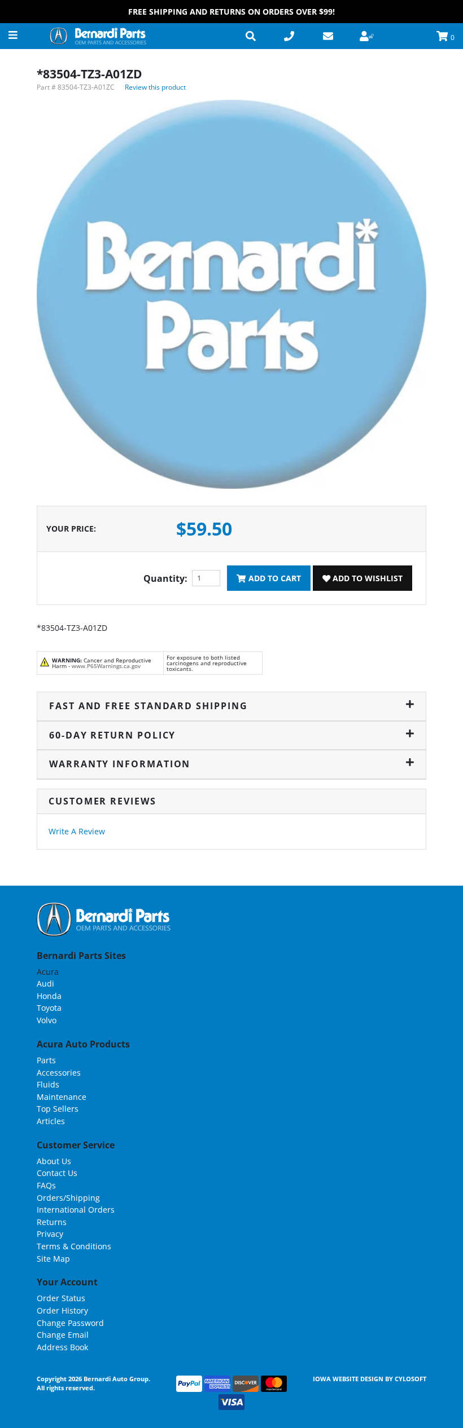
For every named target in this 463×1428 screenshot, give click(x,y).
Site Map (53, 1258)
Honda (49, 996)
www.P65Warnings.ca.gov (106, 666)
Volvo (46, 1020)
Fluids (48, 1084)
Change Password (70, 1323)
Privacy (50, 1233)
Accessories (59, 1072)
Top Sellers (57, 1108)
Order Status (61, 1298)
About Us (54, 1161)
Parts (46, 1060)
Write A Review (77, 831)
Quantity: (165, 578)
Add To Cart (273, 578)
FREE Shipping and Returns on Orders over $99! (231, 11)
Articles (51, 1121)
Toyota (49, 1007)
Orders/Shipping (68, 1197)
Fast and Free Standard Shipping (148, 706)
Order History (62, 1310)
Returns (52, 1222)
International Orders (76, 1209)
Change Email (63, 1334)
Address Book (62, 1347)
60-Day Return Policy (112, 735)
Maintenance (61, 1096)
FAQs (46, 1185)
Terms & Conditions (74, 1246)
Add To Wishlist (366, 578)
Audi (45, 983)
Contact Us (57, 1173)
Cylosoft (410, 1378)
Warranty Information (119, 764)
